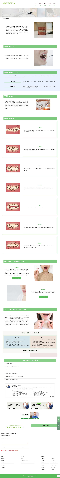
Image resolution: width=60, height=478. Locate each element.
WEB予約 (49, 4)
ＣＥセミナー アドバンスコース (18, 392)
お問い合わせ (58, 426)
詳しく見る (52, 396)
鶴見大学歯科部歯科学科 (17, 391)
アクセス (54, 4)
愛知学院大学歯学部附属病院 (38, 393)
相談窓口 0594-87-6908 (5, 438)
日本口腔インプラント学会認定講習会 (19, 393)
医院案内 (40, 4)
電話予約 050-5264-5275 (5, 435)
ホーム (35, 4)
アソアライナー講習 (37, 391)
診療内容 (45, 4)
